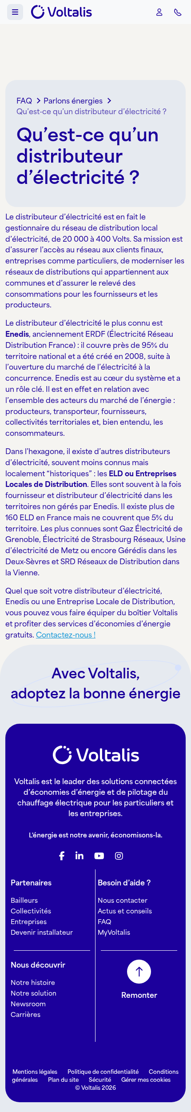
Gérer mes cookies (146, 1079)
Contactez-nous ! (66, 634)
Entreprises (29, 921)
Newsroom (28, 1004)
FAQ (104, 921)
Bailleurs (24, 900)
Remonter (139, 995)
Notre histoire (33, 982)
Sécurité (100, 1079)
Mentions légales (34, 1071)
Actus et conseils (125, 911)
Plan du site (63, 1079)
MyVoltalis (114, 932)
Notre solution (33, 993)
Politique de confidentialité (103, 1071)
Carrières (25, 1014)
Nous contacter (122, 900)
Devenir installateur (42, 932)
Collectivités (31, 911)
